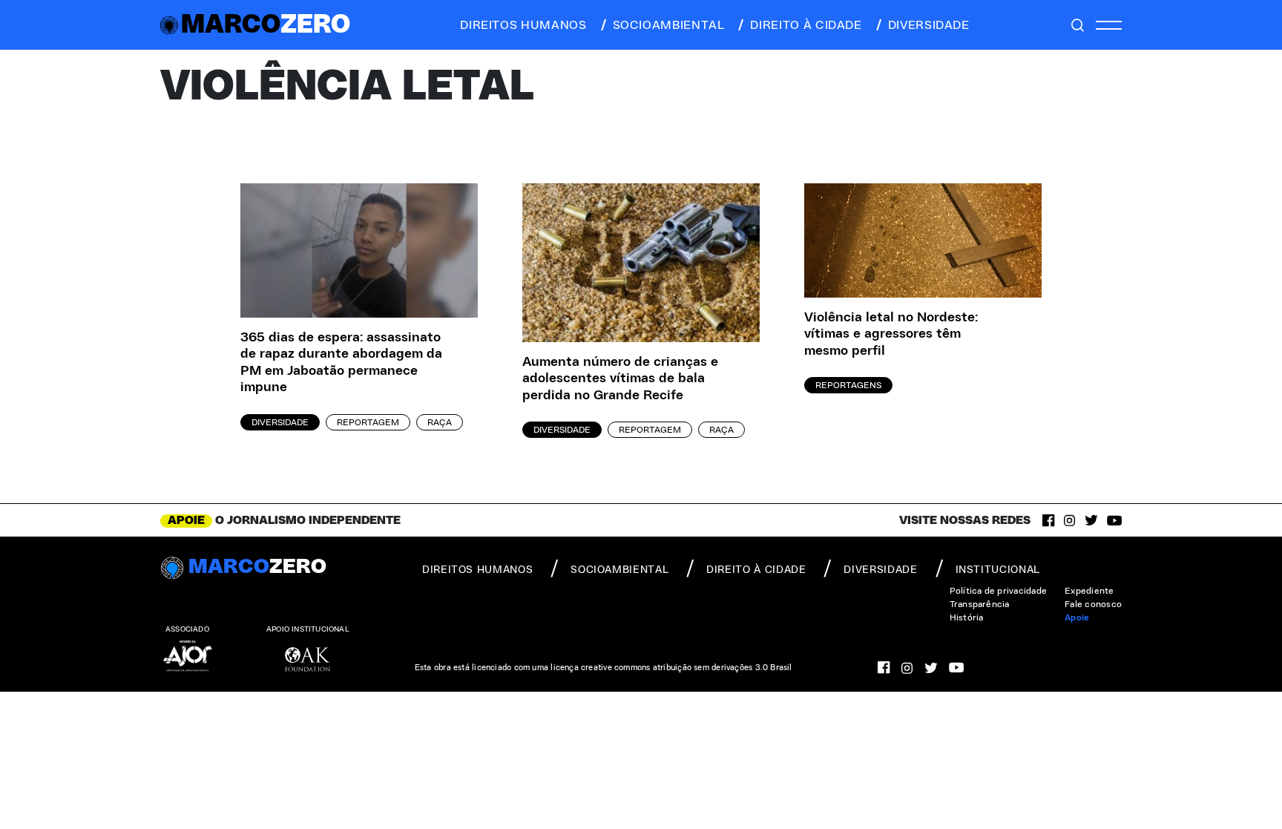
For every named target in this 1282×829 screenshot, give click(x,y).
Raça (439, 422)
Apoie (1077, 617)
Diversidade (280, 422)
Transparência (980, 604)
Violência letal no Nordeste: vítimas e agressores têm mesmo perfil (891, 334)
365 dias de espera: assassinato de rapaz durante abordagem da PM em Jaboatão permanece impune (341, 363)
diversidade (929, 25)
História (967, 617)
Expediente (1089, 590)
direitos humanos (523, 25)
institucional (998, 570)
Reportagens (848, 385)
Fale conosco (1093, 604)
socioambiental (669, 25)
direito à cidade (805, 25)
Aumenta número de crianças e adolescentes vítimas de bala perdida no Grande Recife (620, 378)
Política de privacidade (999, 590)
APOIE (186, 520)
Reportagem (368, 422)
